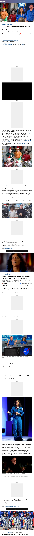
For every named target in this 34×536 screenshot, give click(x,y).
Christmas (22, 44)
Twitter (6, 185)
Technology (6, 273)
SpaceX (30, 502)
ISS (17, 445)
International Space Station (8, 44)
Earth (13, 289)
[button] (31, 33)
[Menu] (33, 1)
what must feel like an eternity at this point (10, 40)
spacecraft (15, 293)
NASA (5, 43)
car (20, 376)
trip (19, 313)
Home (3, 22)
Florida (29, 133)
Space (7, 506)
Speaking (3, 313)
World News (9, 22)
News (5, 22)
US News (18, 506)
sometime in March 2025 (23, 143)
